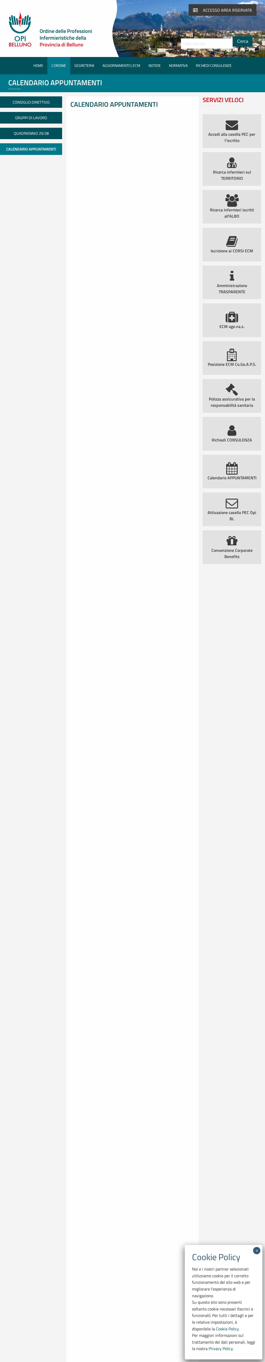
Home (38, 65)
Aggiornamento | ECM (121, 65)
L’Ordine (58, 65)
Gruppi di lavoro (31, 118)
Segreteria (84, 65)
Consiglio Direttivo (31, 102)
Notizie (155, 65)
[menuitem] (38, 65)
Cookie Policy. (227, 1329)
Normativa (178, 65)
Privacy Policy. (221, 1348)
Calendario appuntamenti (31, 149)
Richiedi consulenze (214, 65)
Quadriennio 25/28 (31, 133)
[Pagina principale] (20, 45)
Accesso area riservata (227, 10)
